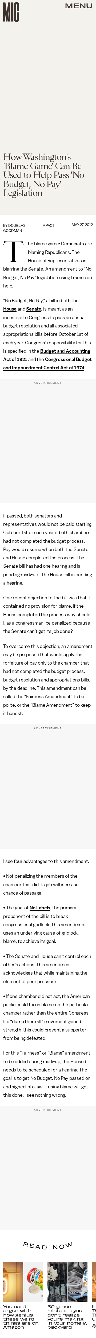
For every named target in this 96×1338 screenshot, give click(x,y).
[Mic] (11, 12)
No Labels (40, 907)
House (10, 309)
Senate (33, 309)
